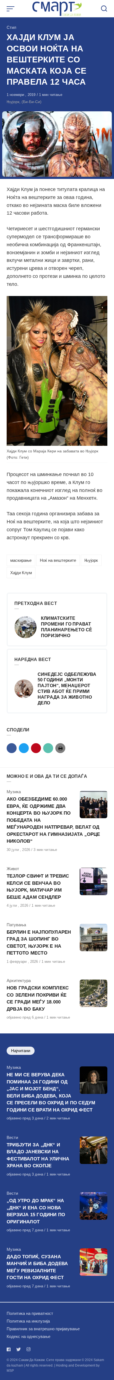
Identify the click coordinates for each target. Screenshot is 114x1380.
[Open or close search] (104, 8)
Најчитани (20, 1050)
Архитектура (19, 980)
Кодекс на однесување (28, 1336)
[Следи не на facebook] (10, 1349)
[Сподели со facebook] (12, 748)
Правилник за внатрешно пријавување (43, 1328)
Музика (14, 791)
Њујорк (91, 560)
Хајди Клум (21, 572)
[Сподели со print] (60, 748)
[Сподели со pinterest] (36, 748)
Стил (11, 27)
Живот (13, 868)
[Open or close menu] (11, 8)
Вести (12, 1137)
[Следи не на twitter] (18, 1349)
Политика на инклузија (28, 1321)
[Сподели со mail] (48, 748)
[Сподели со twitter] (24, 748)
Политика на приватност (30, 1313)
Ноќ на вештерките (58, 560)
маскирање (21, 560)
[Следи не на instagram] (28, 1349)
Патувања (16, 924)
